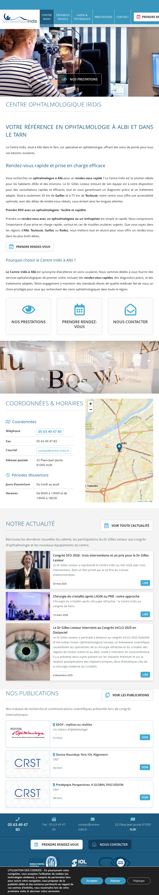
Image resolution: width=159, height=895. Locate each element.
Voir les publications (130, 695)
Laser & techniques (82, 17)
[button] (119, 448)
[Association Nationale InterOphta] (114, 863)
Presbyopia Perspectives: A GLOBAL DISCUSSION (90, 785)
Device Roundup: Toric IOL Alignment (82, 754)
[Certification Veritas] (44, 863)
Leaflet (139, 501)
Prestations (103, 17)
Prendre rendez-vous (32, 247)
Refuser (115, 881)
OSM (145, 501)
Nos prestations (84, 79)
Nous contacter (130, 321)
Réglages (139, 881)
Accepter (91, 881)
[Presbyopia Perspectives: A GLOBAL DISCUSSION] (28, 794)
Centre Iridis (47, 17)
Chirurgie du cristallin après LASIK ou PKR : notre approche (96, 596)
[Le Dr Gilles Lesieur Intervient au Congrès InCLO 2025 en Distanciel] (28, 652)
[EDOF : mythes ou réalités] (28, 734)
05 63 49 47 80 (18, 827)
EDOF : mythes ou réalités (74, 724)
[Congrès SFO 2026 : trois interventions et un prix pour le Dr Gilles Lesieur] (28, 570)
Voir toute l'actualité (130, 525)
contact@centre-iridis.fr (53, 451)
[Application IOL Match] (79, 863)
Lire (145, 583)
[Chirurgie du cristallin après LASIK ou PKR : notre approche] (28, 606)
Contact (122, 17)
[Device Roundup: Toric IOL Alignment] (28, 764)
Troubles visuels (63, 17)
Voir (145, 737)
